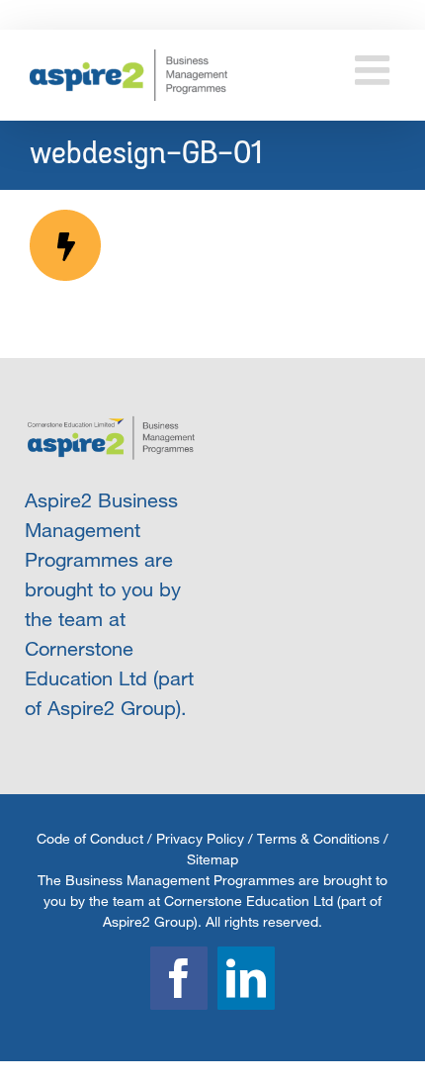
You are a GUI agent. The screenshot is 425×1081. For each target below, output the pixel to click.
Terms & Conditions (318, 838)
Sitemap (212, 859)
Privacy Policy (200, 838)
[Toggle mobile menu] (375, 69)
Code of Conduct (90, 838)
